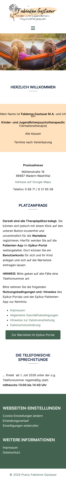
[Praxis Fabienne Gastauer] (33, 12)
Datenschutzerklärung (25, 325)
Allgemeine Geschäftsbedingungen (34, 315)
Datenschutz (11, 452)
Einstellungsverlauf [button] (16, 420)
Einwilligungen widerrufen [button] (20, 425)
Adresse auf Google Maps (33, 182)
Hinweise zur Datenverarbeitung (32, 320)
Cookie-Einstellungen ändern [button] (23, 416)
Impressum (17, 310)
